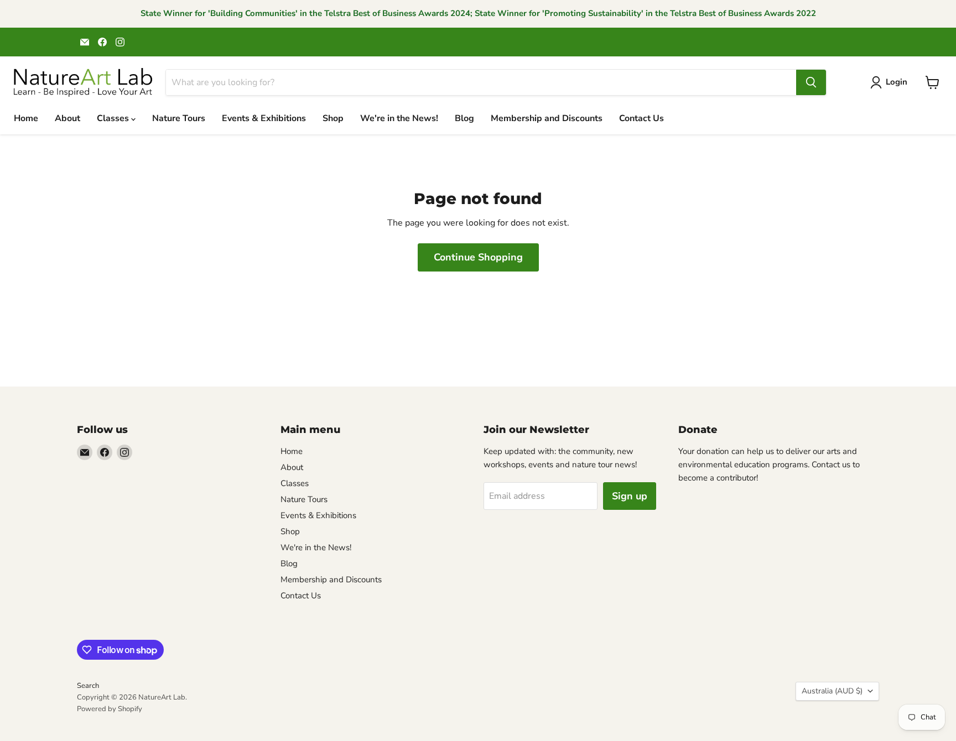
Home (26, 118)
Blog (464, 118)
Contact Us (641, 118)
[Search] (811, 82)
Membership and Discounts (546, 118)
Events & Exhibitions (264, 118)
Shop (333, 118)
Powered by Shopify (109, 709)
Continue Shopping (478, 257)
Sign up (629, 496)
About (67, 118)
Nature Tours (178, 118)
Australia (832, 691)
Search (88, 686)
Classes (114, 118)
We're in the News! (399, 118)
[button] (891, 82)
